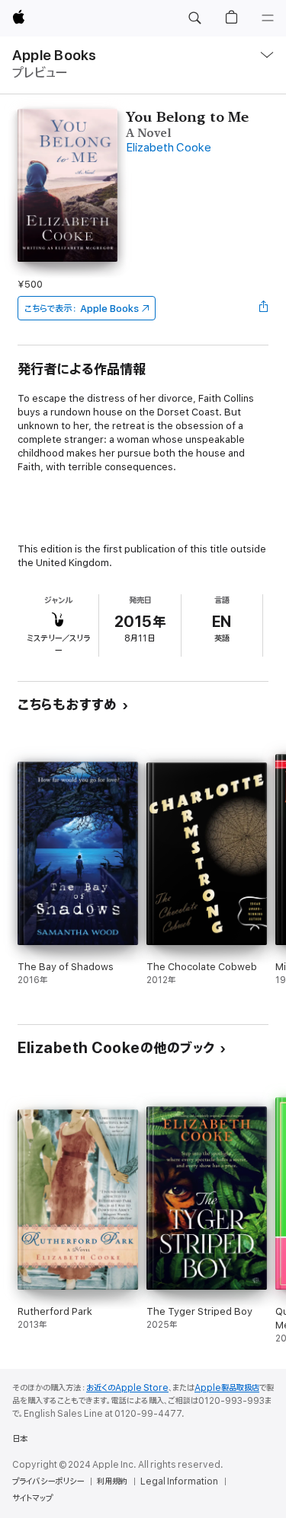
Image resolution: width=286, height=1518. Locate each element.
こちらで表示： (81, 308)
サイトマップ (32, 1498)
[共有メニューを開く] (264, 308)
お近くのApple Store (127, 1388)
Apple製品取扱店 (226, 1388)
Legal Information (179, 1481)
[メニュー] (267, 18)
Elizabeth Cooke (168, 148)
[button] (194, 18)
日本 (19, 1439)
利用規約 (112, 1481)
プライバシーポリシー (48, 1481)
